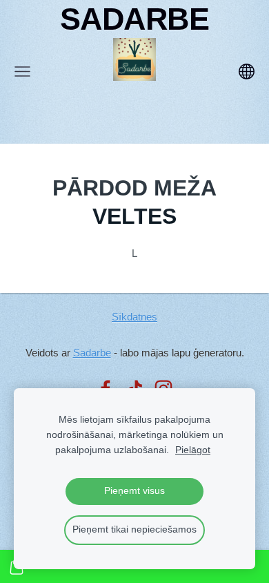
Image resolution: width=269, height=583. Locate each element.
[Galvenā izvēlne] (22, 71)
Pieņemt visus (134, 491)
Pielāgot (192, 450)
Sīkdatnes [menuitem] (134, 317)
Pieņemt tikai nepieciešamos (134, 529)
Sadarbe (92, 353)
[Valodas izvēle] (247, 71)
